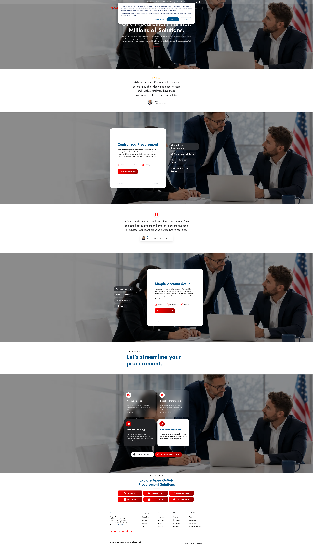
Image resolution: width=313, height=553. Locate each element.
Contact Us (192, 520)
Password (176, 526)
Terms (186, 543)
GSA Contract (131, 499)
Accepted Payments (195, 526)
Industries (160, 523)
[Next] (157, 183)
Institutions (160, 520)
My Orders (176, 520)
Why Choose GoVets (182, 499)
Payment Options (123, 294)
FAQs (190, 517)
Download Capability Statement (169, 454)
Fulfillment (120, 306)
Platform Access (122, 300)
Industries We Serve (157, 493)
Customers (161, 513)
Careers (144, 523)
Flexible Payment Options (121, 183)
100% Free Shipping (169, 2)
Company (145, 513)
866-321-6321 (119, 525)
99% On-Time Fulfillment (119, 183)
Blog (143, 526)
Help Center (194, 513)
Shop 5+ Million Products (154, 2)
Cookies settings (159, 19)
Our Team (145, 520)
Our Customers (131, 493)
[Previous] (155, 183)
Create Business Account (128, 171)
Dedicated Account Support (180, 170)
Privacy (192, 543)
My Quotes (176, 523)
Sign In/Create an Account (184, 2)
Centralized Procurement (178, 146)
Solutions (160, 526)
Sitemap (199, 543)
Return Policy (193, 523)
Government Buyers (182, 493)
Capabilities (145, 517)
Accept (173, 19)
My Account (178, 513)
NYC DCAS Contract (157, 499)
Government (161, 517)
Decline (186, 19)
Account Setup (123, 288)
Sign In (175, 517)
